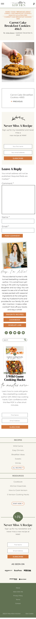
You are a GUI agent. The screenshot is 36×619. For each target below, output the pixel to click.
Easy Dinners (18, 450)
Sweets (18, 459)
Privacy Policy (18, 595)
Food (13, 12)
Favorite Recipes (14, 314)
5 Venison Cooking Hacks (18, 495)
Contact (18, 603)
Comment (8, 183)
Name (6, 217)
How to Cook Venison (18, 490)
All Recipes (17, 468)
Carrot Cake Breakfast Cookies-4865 (21, 96)
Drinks (18, 463)
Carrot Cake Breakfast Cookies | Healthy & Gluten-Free (17, 14)
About (18, 588)
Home (7, 12)
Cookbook (14, 320)
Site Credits (29, 613)
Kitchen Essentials (18, 486)
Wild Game (18, 446)
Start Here (17, 503)
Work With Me (18, 592)
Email (5, 226)
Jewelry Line (14, 325)
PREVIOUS (18, 101)
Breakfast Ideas (23, 12)
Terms (18, 599)
